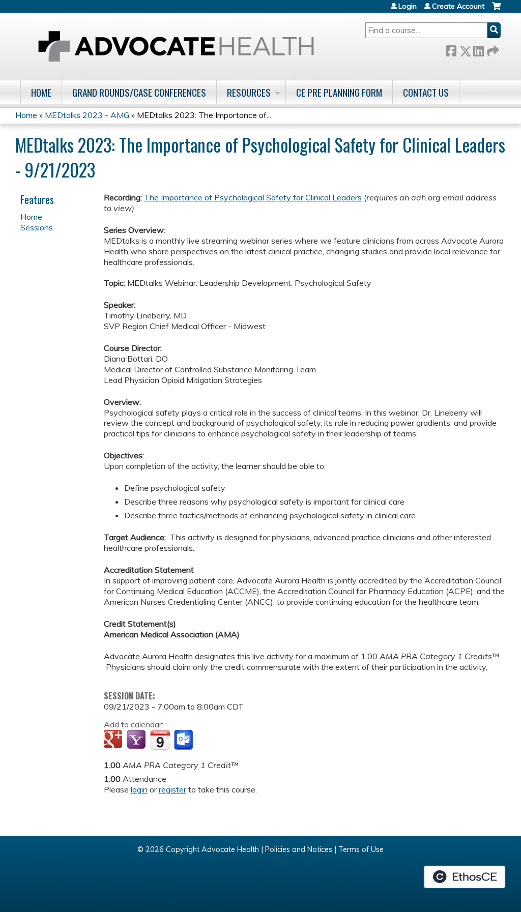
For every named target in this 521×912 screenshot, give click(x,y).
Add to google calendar (114, 740)
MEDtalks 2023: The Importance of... (204, 115)
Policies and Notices (298, 849)
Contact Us (426, 92)
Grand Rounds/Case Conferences (139, 92)
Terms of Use (361, 849)
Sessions (36, 227)
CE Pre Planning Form (339, 92)
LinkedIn (478, 49)
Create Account (458, 6)
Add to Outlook (184, 740)
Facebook (451, 49)
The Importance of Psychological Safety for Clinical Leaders (253, 197)
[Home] (176, 46)
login (139, 789)
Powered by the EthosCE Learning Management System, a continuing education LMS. (464, 877)
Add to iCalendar (160, 739)
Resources (249, 92)
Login (407, 6)
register (172, 789)
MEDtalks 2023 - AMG (87, 115)
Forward (492, 49)
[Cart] (496, 10)
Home (41, 92)
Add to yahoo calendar (137, 740)
